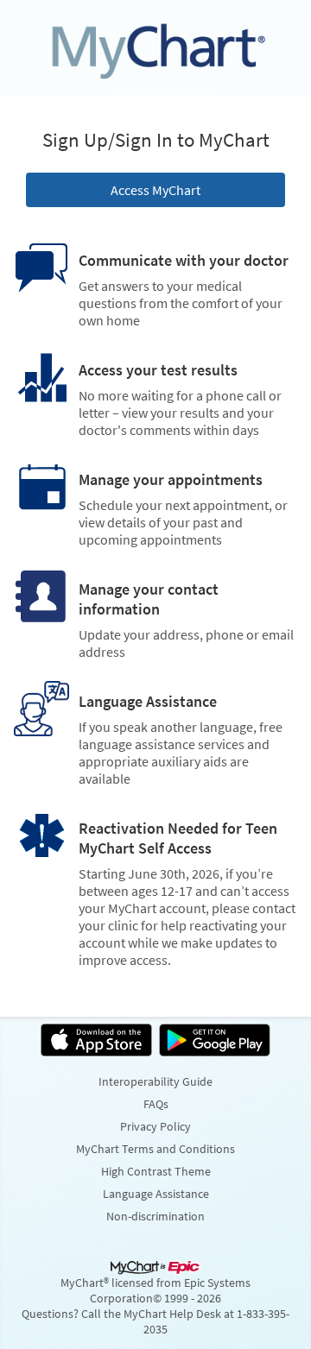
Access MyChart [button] (155, 190)
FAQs (155, 1104)
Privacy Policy (155, 1126)
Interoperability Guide (155, 1081)
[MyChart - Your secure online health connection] (155, 48)
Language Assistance (156, 1193)
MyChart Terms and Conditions (155, 1149)
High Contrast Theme (156, 1171)
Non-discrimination (155, 1216)
